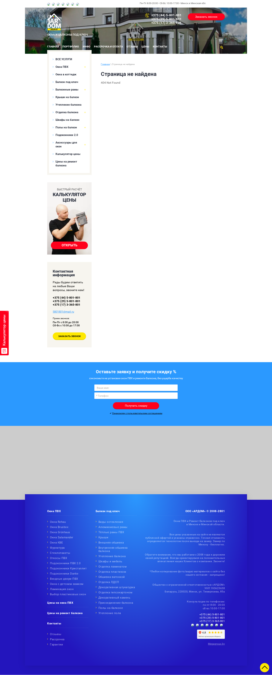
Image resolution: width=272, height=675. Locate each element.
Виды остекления (110, 522)
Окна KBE (56, 542)
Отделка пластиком (112, 571)
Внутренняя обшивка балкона (113, 549)
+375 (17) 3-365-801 (166, 23)
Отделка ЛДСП (108, 582)
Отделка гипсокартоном (115, 592)
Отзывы (55, 634)
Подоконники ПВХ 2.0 (65, 563)
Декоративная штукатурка (116, 587)
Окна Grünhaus (60, 532)
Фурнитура (57, 547)
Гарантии (56, 644)
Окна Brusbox (59, 527)
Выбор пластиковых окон (68, 594)
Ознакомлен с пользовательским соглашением (137, 413)
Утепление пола (109, 613)
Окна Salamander (61, 537)
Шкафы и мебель (110, 561)
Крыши (103, 537)
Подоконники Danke (64, 573)
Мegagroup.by (216, 643)
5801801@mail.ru (63, 311)
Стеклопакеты (60, 553)
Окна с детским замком (66, 584)
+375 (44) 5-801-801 (166, 15)
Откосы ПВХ (58, 558)
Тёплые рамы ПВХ (111, 532)
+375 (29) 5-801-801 (166, 19)
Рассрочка (57, 639)
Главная (105, 64)
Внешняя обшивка (111, 542)
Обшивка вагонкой (111, 577)
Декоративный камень (114, 597)
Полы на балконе (110, 608)
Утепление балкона (112, 556)
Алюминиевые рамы (112, 527)
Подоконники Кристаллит (68, 568)
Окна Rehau (58, 522)
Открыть (69, 245)
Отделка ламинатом (112, 566)
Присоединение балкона (115, 602)
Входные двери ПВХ (64, 578)
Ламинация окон (62, 589)
